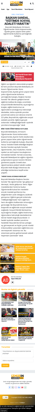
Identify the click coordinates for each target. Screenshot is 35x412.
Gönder (5, 365)
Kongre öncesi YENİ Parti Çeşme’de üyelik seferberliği (25, 303)
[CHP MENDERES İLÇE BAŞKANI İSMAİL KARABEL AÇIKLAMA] (9, 296)
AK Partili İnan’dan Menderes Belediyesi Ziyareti (8, 319)
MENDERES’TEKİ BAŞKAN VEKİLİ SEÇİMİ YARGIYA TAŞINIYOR (25, 338)
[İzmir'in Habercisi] (16, 3)
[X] (12, 387)
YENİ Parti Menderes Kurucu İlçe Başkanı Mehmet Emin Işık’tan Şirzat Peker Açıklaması (25, 321)
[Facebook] (9, 387)
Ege (8, 9)
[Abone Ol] (32, 62)
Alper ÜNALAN (16, 279)
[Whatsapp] (25, 387)
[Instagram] (16, 387)
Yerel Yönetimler (17, 9)
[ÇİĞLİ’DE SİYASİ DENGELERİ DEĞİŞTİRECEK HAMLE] (9, 331)
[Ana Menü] (2, 3)
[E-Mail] (12, 282)
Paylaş (5, 62)
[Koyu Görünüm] (30, 3)
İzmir (3, 9)
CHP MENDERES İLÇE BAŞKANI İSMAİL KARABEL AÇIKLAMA (7, 303)
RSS (6, 397)
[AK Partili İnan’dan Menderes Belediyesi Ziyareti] (9, 313)
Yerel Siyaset (29, 9)
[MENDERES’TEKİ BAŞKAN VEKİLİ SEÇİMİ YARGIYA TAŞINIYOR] (26, 331)
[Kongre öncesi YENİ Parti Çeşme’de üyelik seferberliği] (26, 296)
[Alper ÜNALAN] (5, 280)
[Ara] (33, 3)
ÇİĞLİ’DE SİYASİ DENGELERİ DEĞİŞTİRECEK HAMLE (8, 338)
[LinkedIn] (19, 387)
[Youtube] (22, 387)
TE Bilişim (22, 403)
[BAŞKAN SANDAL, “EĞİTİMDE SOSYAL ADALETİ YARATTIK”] (17, 49)
